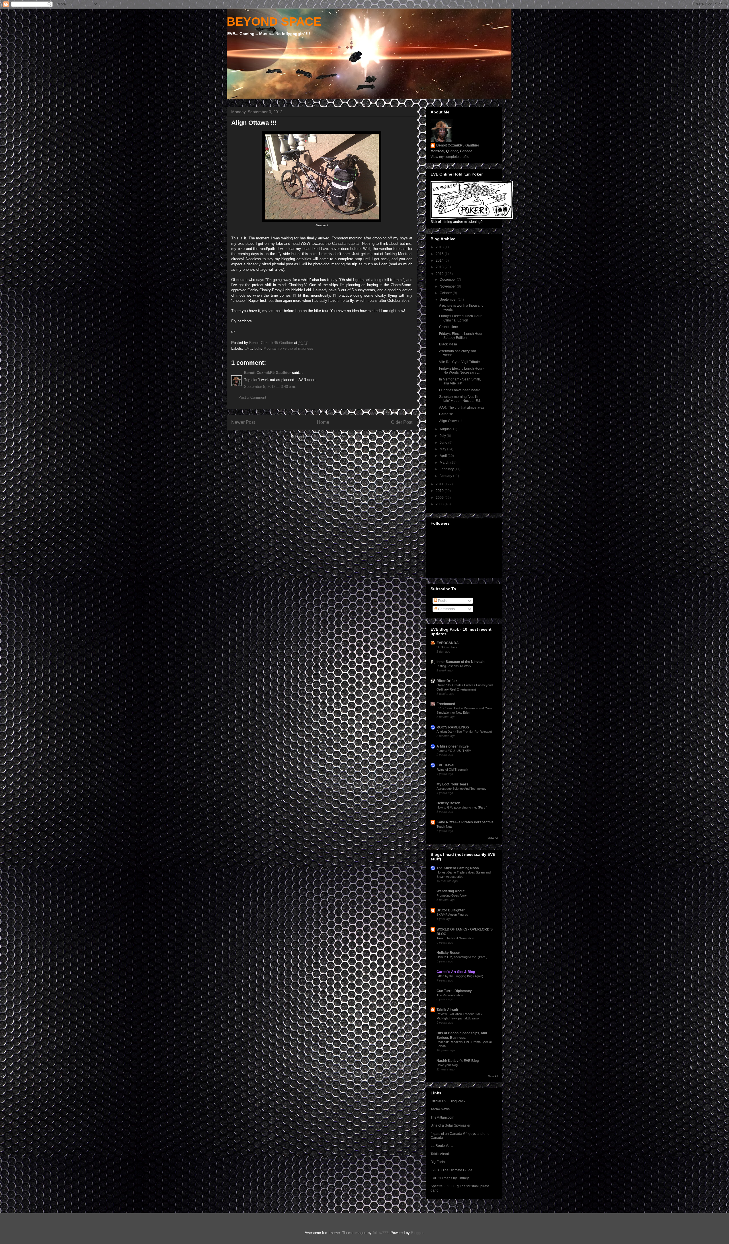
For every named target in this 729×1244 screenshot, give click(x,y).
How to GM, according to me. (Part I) (462, 807)
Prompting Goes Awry (452, 895)
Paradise (446, 414)
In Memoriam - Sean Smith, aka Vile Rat (460, 381)
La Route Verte (442, 1146)
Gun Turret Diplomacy (454, 991)
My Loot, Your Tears (452, 784)
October (446, 293)
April (444, 456)
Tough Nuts (444, 826)
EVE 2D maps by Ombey (450, 1178)
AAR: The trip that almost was (461, 408)
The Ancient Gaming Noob (458, 868)
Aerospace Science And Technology (461, 788)
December (448, 280)
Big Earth (438, 1162)
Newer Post (243, 422)
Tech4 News (440, 1109)
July (443, 436)
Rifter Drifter (447, 681)
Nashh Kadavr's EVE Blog (458, 1061)
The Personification (450, 995)
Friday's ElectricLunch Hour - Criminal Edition (461, 318)
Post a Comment (252, 397)
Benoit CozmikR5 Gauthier (267, 372)
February (447, 469)
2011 (440, 484)
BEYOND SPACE (274, 21)
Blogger (417, 1233)
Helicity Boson (448, 803)
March (445, 463)
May (443, 449)
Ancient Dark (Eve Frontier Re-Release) (464, 731)
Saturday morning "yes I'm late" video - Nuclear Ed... (460, 399)
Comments (446, 609)
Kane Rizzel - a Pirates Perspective (465, 822)
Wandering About (450, 891)
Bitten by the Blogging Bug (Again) (460, 976)
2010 (440, 491)
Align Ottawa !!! (450, 421)
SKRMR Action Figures (452, 914)
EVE (248, 348)
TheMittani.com (442, 1117)
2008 (440, 504)
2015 (440, 254)
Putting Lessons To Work (454, 666)
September (449, 300)
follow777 (380, 1233)
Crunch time (448, 327)
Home (323, 422)
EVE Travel (445, 765)
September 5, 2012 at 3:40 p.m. (270, 386)
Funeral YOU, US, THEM (454, 750)
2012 (440, 274)
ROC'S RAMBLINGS (453, 727)
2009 (440, 498)
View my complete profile (450, 157)
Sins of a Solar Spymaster (450, 1125)
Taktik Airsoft (447, 1010)
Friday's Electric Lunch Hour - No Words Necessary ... (461, 370)
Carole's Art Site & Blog (456, 972)
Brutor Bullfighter (451, 910)
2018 (440, 247)
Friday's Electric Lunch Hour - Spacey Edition (461, 336)
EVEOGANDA (448, 643)
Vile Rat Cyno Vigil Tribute (459, 362)
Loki (257, 348)
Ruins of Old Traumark (452, 769)
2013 (440, 267)
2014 (440, 260)
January (446, 476)
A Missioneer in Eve (453, 746)
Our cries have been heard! (460, 390)
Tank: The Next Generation (455, 938)
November (448, 286)
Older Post (401, 422)
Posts (442, 601)
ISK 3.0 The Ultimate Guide (451, 1170)
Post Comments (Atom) (333, 437)
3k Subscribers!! (448, 647)
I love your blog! (447, 1065)
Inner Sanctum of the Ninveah (460, 662)
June (444, 443)
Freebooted (446, 704)
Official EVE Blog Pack (448, 1101)
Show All (493, 837)
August (445, 429)
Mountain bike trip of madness (288, 348)
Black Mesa (448, 344)
